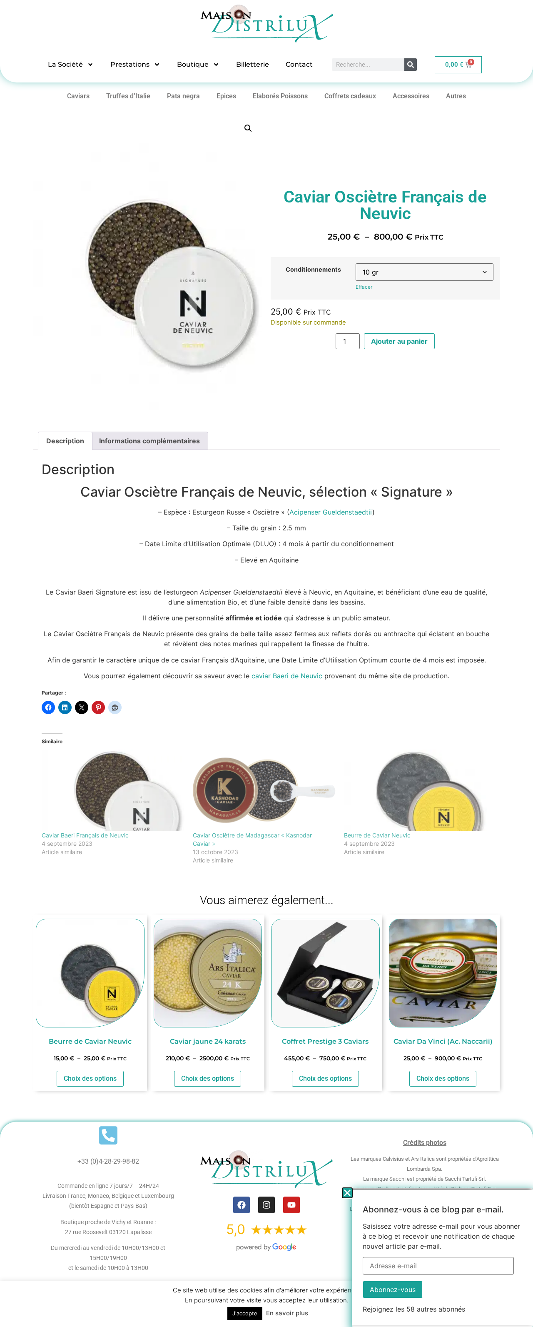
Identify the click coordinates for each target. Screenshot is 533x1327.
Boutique (193, 64)
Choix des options (90, 1078)
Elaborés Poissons (280, 96)
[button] (248, 128)
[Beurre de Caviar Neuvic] (415, 790)
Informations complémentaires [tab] (149, 441)
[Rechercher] (410, 64)
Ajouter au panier (399, 341)
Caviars (78, 96)
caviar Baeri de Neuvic (287, 676)
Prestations (129, 64)
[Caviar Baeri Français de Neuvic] (113, 790)
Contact (299, 64)
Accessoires (411, 96)
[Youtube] (291, 1205)
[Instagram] (266, 1205)
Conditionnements (313, 269)
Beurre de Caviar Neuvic (377, 835)
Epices (226, 96)
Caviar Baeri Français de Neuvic (85, 835)
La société (65, 64)
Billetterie (252, 64)
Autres (456, 96)
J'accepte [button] (244, 1313)
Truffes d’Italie (128, 96)
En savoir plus (287, 1313)
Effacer (364, 287)
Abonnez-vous (393, 1289)
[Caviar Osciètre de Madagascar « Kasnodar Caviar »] (264, 790)
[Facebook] (241, 1205)
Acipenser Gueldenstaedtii (330, 512)
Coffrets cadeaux (350, 96)
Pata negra (183, 96)
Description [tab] (65, 441)
